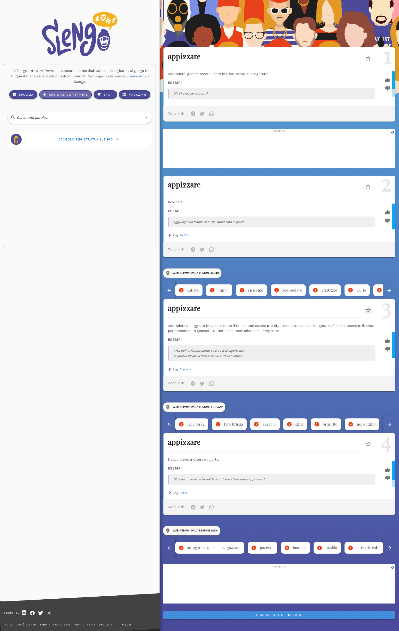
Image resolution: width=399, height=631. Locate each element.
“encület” (136, 76)
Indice (8, 624)
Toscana (185, 369)
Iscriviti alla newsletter (95, 624)
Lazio (183, 493)
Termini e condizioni (55, 624)
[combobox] (80, 117)
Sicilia (183, 235)
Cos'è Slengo (26, 624)
